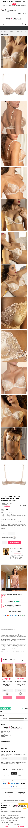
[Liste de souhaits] (24, 542)
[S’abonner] (25, 758)
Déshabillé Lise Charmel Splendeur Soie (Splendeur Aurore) (21, 683)
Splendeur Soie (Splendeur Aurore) (6, 506)
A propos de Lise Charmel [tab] (8, 629)
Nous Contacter (12, 11)
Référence (4, 503)
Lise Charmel (7, 678)
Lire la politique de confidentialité (7, 822)
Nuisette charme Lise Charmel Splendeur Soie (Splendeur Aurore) (7, 683)
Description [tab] (4, 625)
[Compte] (22, 24)
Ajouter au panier (15, 542)
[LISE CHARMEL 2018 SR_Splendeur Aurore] (14, 537)
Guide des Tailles (19, 533)
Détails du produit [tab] (14, 625)
